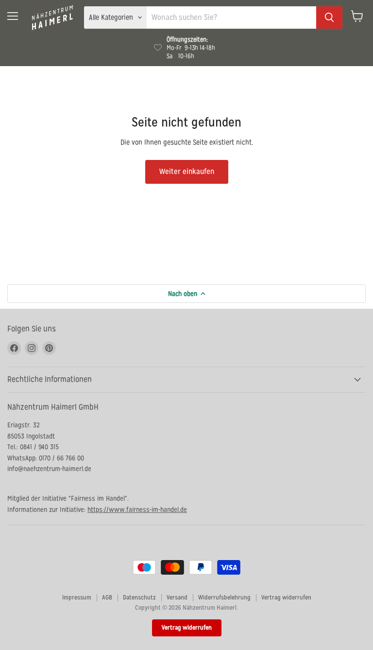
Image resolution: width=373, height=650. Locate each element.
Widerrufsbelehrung (224, 597)
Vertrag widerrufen (286, 597)
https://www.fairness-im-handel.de (137, 509)
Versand (177, 597)
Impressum (76, 597)
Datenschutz (139, 597)
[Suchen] (329, 17)
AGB (107, 597)
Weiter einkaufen (186, 171)
